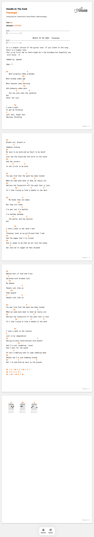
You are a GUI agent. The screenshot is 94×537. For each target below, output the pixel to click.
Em (11, 22)
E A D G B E (17, 26)
